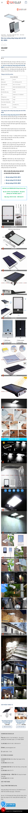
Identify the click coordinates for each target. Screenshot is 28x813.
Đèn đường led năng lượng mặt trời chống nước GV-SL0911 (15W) (7, 722)
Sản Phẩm (3, 34)
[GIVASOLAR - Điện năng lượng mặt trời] (14, 2)
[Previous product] (5, 45)
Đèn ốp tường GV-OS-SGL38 (13, 180)
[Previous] (1, 718)
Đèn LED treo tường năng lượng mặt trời (10, 115)
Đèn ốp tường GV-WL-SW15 (13, 177)
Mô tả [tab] (2, 58)
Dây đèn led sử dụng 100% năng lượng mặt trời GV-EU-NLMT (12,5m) (21, 722)
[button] (2, 2)
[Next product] (2, 45)
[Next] (27, 718)
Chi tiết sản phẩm (20, 726)
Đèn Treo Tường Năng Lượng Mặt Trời (12, 35)
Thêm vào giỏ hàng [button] (7, 726)
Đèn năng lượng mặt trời (13, 34)
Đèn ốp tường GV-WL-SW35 (13, 183)
